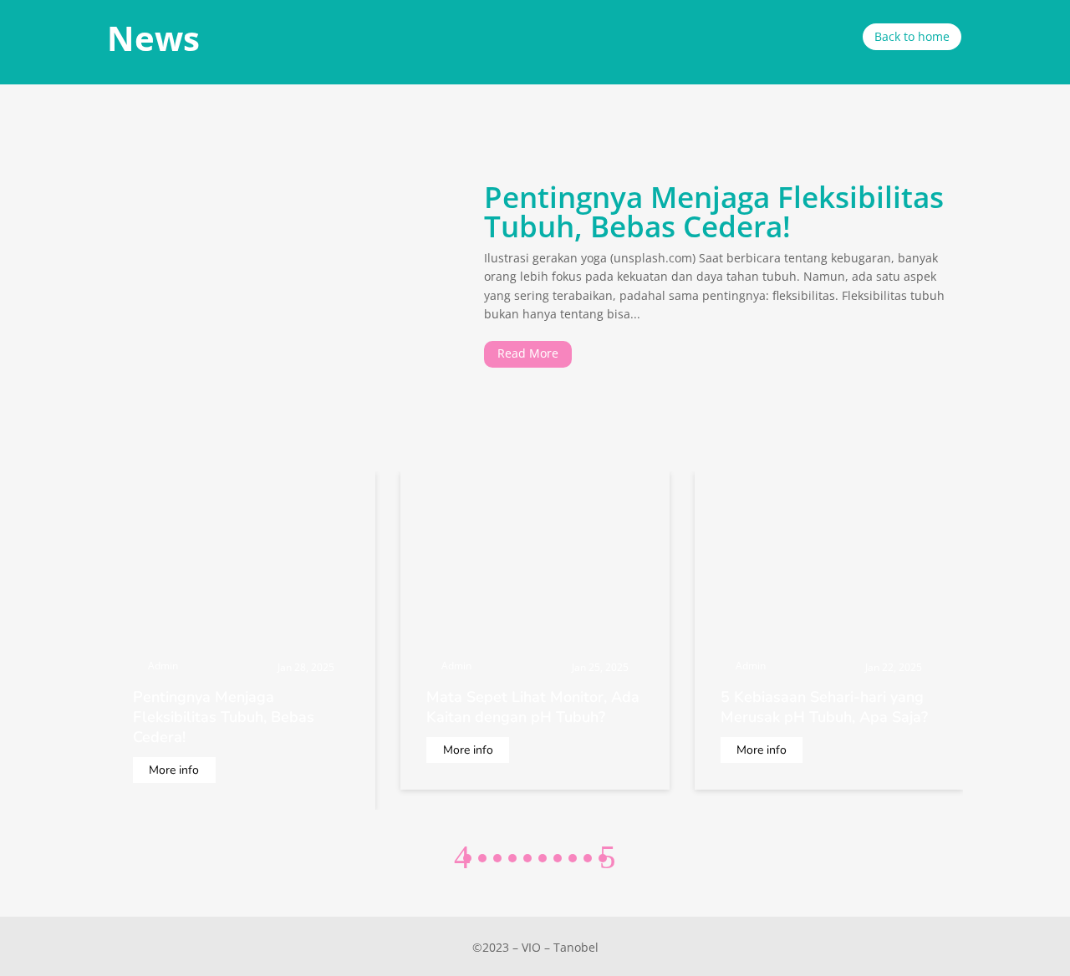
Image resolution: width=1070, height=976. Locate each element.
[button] (608, 857)
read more (527, 353)
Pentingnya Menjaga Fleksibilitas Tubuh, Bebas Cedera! (714, 211)
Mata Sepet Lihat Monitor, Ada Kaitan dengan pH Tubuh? (532, 707)
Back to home (912, 36)
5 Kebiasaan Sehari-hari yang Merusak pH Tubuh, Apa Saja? (824, 707)
